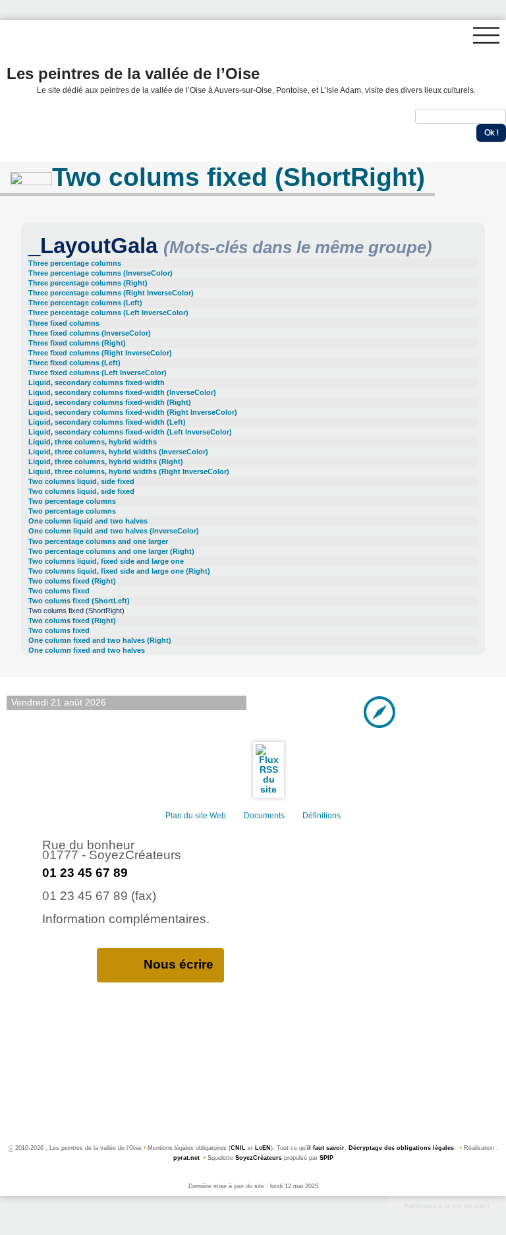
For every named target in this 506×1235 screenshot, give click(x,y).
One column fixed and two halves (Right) (99, 640)
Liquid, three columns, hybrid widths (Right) (105, 462)
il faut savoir (326, 1148)
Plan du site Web (195, 815)
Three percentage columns (74, 263)
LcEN (263, 1148)
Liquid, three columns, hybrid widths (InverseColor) (118, 452)
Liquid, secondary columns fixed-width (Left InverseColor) (130, 432)
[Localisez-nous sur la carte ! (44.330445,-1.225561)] (379, 711)
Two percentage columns (72, 501)
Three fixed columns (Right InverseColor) (100, 353)
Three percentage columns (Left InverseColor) (108, 312)
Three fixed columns (63, 323)
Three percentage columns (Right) (88, 283)
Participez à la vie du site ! (447, 1205)
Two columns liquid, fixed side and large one (106, 561)
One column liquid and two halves (88, 521)
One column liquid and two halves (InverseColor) (113, 531)
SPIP (326, 1158)
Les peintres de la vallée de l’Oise (241, 79)
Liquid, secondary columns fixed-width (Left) (107, 422)
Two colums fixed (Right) (72, 581)
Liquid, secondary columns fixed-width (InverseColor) (122, 392)
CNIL (238, 1148)
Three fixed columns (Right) (77, 343)
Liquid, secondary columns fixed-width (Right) (109, 402)
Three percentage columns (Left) (85, 303)
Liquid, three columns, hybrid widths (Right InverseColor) (128, 471)
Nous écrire (178, 964)
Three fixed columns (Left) (74, 363)
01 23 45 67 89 (85, 873)
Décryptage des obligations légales (401, 1148)
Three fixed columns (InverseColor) (89, 333)
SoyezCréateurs (258, 1158)
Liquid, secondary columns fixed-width (96, 382)
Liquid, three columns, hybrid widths (92, 442)
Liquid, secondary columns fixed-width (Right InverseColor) (132, 412)
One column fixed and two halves (86, 650)
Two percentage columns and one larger (98, 541)
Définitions (321, 815)
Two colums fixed (59, 591)
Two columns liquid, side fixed (81, 481)
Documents (264, 815)
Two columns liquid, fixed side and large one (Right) (119, 571)
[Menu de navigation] (486, 35)
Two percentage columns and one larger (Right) (111, 551)
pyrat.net (186, 1158)
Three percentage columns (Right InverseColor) (111, 293)
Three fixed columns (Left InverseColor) (97, 373)
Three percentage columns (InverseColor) (100, 273)
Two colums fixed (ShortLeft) (79, 601)
